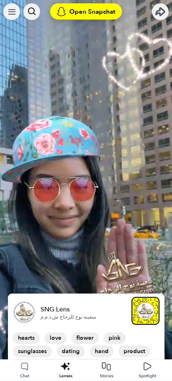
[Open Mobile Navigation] (11, 11)
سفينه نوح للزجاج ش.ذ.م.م (68, 317)
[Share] (160, 11)
